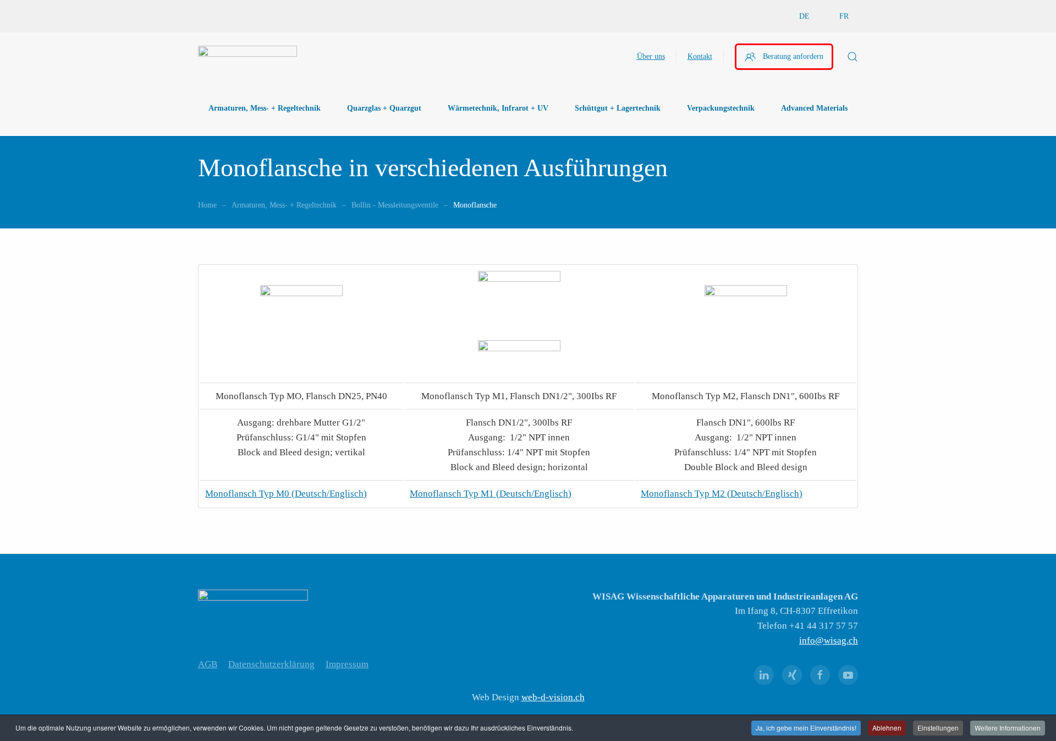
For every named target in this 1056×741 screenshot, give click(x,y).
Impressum (347, 664)
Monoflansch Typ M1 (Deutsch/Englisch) (490, 493)
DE (804, 16)
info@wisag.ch (828, 640)
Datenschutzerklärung (271, 664)
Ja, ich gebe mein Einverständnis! (806, 727)
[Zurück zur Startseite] (247, 57)
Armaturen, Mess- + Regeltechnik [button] (264, 108)
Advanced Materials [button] (814, 108)
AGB (207, 664)
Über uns (651, 56)
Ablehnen (886, 727)
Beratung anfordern (793, 56)
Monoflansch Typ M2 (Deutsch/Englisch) (721, 493)
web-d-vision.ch (553, 697)
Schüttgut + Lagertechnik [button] (618, 108)
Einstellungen (938, 727)
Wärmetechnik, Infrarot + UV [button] (498, 108)
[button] (852, 56)
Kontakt (700, 56)
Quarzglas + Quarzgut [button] (384, 108)
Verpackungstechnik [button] (721, 108)
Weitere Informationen (1008, 727)
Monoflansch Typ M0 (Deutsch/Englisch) (286, 493)
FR (844, 16)
